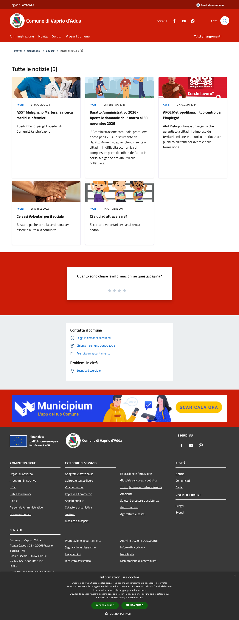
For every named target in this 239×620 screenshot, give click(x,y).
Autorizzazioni (129, 507)
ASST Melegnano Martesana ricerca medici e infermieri (45, 115)
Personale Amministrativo (26, 507)
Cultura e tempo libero (79, 480)
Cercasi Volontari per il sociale (40, 216)
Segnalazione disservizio (80, 547)
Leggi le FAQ (73, 554)
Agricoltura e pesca (132, 514)
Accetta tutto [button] (105, 605)
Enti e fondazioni (20, 494)
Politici (14, 500)
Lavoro (50, 50)
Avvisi (20, 104)
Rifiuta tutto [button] (134, 605)
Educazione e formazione (136, 473)
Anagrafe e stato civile (79, 474)
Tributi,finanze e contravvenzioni (141, 487)
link (141, 597)
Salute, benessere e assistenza (139, 500)
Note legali (127, 554)
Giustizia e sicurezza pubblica (138, 480)
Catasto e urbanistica (78, 507)
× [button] (234, 575)
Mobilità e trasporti (77, 521)
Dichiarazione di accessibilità (138, 560)
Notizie (180, 474)
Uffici (13, 487)
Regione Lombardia (22, 5)
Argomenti (34, 50)
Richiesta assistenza (78, 560)
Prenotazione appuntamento (83, 540)
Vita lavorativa (74, 487)
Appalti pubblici (74, 500)
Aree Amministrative (23, 480)
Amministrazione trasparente (139, 540)
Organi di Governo (21, 474)
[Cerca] (224, 20)
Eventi (180, 512)
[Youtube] (182, 20)
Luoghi (180, 505)
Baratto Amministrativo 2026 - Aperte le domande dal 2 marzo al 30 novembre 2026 (119, 117)
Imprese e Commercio (78, 494)
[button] (119, 614)
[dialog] (119, 596)
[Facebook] (173, 20)
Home (18, 50)
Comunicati (183, 480)
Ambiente (126, 494)
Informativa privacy (132, 547)
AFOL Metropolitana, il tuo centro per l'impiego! (192, 115)
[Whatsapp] (191, 20)
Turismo (70, 514)
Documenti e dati (20, 514)
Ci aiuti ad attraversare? (108, 216)
